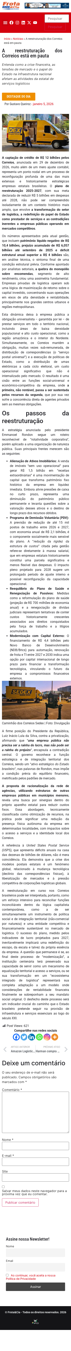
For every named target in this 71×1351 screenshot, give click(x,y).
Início (7, 38)
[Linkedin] (23, 23)
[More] (54, 1037)
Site (5, 1171)
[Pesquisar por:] (57, 18)
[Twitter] (24, 1037)
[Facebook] (11, 23)
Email (9, 1260)
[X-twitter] (29, 23)
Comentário (12, 1089)
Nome (7, 1139)
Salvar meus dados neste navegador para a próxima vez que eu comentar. (34, 1192)
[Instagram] (17, 23)
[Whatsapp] (39, 1037)
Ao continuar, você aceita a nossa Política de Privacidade (30, 1277)
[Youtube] (35, 23)
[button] (5, 22)
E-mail (8, 1155)
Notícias (18, 38)
